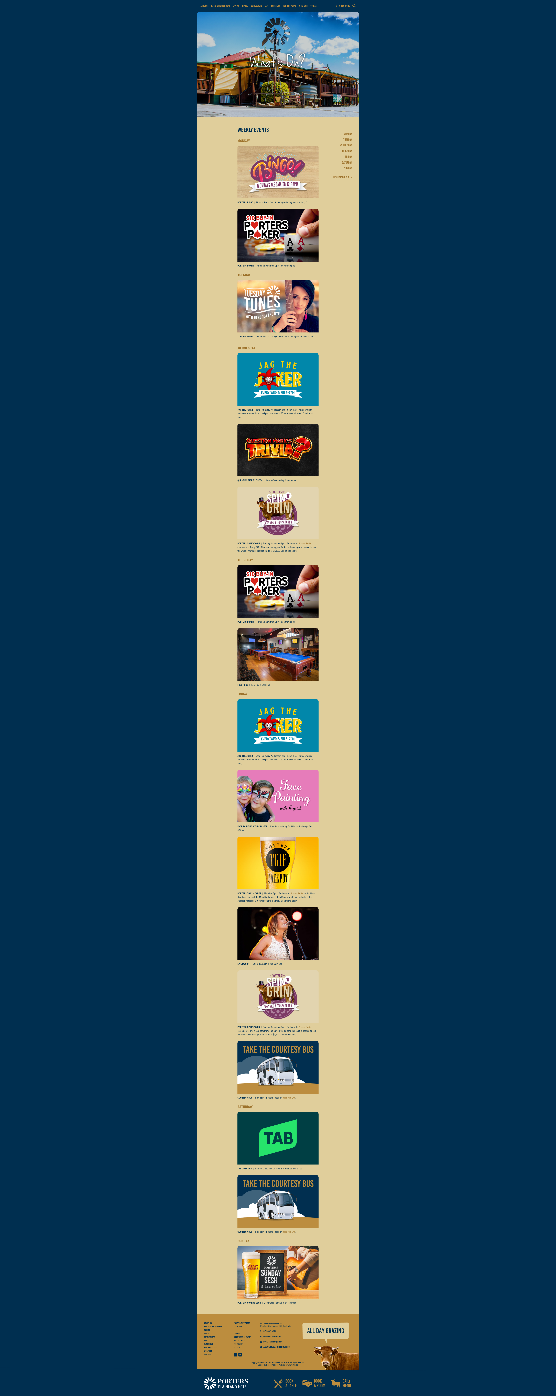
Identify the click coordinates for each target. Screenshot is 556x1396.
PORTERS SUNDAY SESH (249, 1302)
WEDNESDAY (346, 145)
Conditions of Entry (242, 1337)
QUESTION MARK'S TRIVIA (250, 480)
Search (237, 1347)
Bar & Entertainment (220, 5)
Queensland (273, 1326)
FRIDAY (348, 157)
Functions (275, 5)
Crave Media (293, 1365)
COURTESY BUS (244, 1097)
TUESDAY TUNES (245, 336)
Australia (287, 1326)
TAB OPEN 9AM (244, 1168)
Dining (245, 5)
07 (264, 1331)
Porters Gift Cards (242, 1323)
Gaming (236, 5)
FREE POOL (242, 685)
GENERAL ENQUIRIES (272, 1336)
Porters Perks (289, 5)
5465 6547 (271, 1331)
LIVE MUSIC (242, 964)
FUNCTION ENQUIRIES (272, 1341)
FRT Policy (238, 1344)
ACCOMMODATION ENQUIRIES (276, 1347)
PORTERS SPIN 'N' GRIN (248, 543)
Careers (237, 1333)
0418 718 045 (289, 1097)
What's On (303, 5)
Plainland (264, 1326)
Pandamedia (271, 1365)
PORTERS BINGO (245, 202)
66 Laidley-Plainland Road (270, 1323)
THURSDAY (347, 151)
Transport (238, 1326)
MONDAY (348, 134)
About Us (204, 5)
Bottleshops (256, 5)
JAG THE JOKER (245, 409)
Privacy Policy (240, 1340)
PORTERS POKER (245, 265)
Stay (266, 5)
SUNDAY (348, 168)
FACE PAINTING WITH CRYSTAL (252, 826)
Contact (313, 5)
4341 (281, 1326)
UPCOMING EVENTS (342, 177)
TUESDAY (347, 139)
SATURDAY (347, 162)
